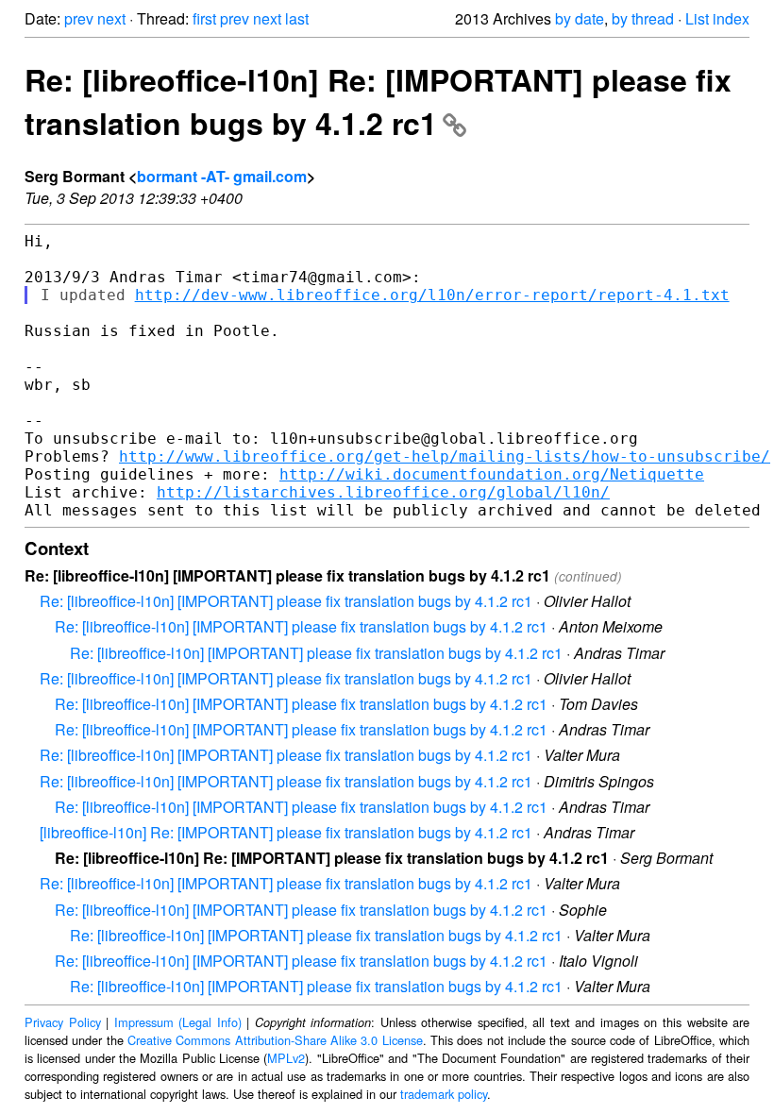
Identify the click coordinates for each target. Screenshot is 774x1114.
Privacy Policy (63, 1022)
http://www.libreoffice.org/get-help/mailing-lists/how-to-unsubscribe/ (444, 456)
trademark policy (443, 1094)
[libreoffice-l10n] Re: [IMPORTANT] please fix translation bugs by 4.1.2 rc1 (286, 832)
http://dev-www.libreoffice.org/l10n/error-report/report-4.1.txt (432, 295)
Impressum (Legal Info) (178, 1022)
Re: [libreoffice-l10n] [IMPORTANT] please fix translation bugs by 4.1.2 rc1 (286, 601)
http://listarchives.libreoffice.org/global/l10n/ (383, 492)
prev (78, 18)
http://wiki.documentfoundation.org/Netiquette (491, 474)
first (204, 18)
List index (717, 18)
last (297, 18)
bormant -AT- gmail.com (222, 176)
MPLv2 (286, 1058)
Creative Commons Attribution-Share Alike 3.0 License (275, 1040)
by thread (643, 18)
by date (579, 18)
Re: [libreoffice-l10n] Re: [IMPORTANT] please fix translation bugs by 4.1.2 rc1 (378, 101)
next (111, 18)
